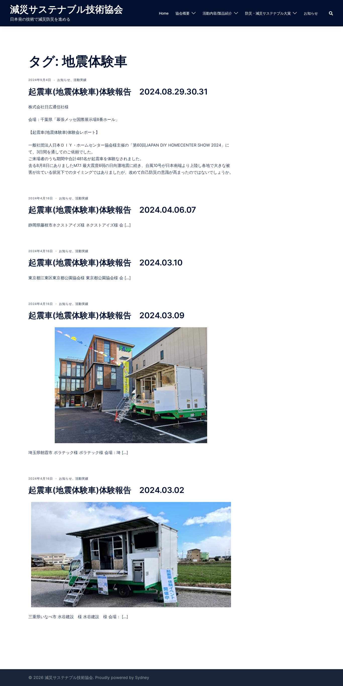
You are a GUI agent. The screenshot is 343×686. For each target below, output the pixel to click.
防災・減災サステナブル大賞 (268, 13)
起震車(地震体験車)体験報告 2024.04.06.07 (112, 210)
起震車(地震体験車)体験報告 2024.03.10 (105, 262)
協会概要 (183, 13)
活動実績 (80, 80)
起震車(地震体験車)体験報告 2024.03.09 (106, 315)
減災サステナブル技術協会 (66, 9)
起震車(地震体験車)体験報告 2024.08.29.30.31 (118, 92)
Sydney (142, 677)
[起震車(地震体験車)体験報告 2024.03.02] (131, 554)
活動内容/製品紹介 (217, 13)
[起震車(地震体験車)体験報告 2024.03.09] (131, 384)
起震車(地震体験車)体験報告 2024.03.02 (106, 490)
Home (163, 13)
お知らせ (311, 13)
